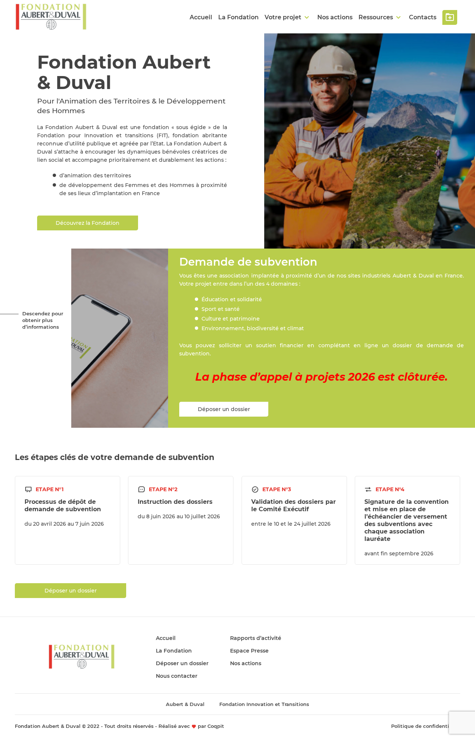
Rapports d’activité (255, 638)
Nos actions (335, 17)
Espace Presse (249, 650)
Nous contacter (176, 676)
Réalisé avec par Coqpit (191, 726)
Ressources (375, 17)
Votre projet (283, 17)
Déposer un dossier (449, 17)
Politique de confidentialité (425, 726)
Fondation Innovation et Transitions (264, 704)
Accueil (201, 17)
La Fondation (238, 17)
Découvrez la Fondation (87, 223)
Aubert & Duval (185, 704)
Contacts (422, 17)
